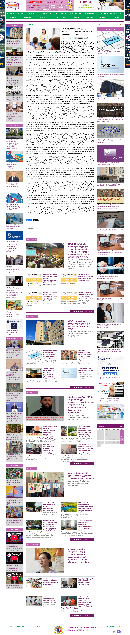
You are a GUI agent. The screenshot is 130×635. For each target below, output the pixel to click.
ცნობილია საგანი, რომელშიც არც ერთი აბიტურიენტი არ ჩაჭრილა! (13, 99)
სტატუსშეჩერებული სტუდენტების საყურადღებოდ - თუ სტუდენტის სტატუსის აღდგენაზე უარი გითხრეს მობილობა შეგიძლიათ (110, 119)
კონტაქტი (10, 627)
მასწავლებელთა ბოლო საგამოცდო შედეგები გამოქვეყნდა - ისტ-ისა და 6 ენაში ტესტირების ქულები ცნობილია (109, 252)
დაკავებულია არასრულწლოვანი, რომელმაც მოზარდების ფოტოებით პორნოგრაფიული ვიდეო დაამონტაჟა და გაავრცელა (14, 269)
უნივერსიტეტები (60, 14)
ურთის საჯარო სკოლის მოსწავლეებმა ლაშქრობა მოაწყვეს (13, 482)
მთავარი (10, 14)
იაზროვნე (76, 18)
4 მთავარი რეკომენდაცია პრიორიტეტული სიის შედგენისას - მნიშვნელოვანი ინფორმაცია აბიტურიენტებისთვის (13, 116)
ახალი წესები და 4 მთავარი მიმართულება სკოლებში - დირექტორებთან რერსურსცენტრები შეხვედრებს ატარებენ (14, 61)
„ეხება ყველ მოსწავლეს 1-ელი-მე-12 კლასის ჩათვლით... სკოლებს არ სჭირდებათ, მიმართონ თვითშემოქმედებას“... (14, 186)
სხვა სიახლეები (116, 14)
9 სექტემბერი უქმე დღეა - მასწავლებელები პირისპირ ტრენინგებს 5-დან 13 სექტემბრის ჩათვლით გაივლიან (108, 51)
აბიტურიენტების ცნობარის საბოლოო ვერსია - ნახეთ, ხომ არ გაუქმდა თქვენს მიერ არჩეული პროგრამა (109, 351)
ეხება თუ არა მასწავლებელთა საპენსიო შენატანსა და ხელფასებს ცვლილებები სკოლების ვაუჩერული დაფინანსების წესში (14, 80)
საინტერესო (60, 18)
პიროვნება (28, 18)
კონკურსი (117, 18)
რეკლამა (36, 627)
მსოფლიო (104, 14)
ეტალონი (12, 18)
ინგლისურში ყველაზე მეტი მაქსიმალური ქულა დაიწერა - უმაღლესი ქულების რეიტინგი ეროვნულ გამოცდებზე (110, 140)
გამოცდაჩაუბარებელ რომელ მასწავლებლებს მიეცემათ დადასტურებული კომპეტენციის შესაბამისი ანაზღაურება (108, 206)
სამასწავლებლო (44, 14)
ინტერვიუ (43, 18)
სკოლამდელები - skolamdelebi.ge (83, 14)
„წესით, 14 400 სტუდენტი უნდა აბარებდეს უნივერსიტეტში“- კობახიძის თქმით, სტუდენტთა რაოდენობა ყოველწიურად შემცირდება (14, 354)
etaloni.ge (43, 63)
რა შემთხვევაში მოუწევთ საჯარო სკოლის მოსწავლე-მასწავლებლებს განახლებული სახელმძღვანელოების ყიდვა (108, 276)
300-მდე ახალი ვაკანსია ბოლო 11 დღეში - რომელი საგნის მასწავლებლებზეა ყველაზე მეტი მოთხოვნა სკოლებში (110, 400)
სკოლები (31, 14)
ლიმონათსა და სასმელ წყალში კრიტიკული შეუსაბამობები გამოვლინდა (14, 226)
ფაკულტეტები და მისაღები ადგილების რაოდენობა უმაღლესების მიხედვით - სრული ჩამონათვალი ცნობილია (13, 397)
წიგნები (103, 18)
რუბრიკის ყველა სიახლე (82, 311)
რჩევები (90, 18)
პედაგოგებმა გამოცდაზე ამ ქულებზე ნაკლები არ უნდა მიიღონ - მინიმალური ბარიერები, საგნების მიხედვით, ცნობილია (110, 326)
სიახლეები (20, 14)
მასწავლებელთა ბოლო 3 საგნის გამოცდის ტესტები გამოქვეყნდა (12, 332)
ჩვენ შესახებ (22, 627)
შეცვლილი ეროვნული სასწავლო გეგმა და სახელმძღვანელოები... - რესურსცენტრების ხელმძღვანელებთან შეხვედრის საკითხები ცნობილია (12, 246)
